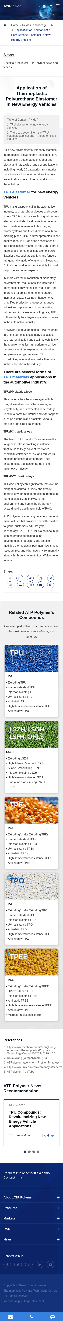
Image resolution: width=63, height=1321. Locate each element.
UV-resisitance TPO (20, 924)
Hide (33, 119)
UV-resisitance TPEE (21, 991)
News (25, 25)
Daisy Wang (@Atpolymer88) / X (27, 1058)
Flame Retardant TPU (21, 687)
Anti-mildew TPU (18, 710)
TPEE (10, 979)
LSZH (10, 751)
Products (10, 1208)
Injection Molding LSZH (22, 772)
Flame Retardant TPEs (22, 839)
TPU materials (16, 377)
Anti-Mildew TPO (18, 938)
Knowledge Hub (43, 25)
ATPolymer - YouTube (20, 1071)
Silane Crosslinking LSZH (24, 767)
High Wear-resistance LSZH (25, 777)
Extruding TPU (17, 682)
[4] (30, 584)
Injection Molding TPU (22, 692)
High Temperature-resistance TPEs (29, 858)
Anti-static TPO (17, 929)
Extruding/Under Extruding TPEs (28, 834)
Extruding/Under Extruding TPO (27, 910)
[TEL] (31, 1316)
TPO (9, 903)
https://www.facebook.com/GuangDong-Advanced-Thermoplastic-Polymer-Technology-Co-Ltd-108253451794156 (31, 1050)
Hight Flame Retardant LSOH (26, 763)
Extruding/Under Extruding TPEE (28, 986)
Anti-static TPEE (18, 1000)
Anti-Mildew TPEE (19, 1010)
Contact (10, 1177)
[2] (40, 578)
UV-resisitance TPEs (21, 848)
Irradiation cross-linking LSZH (26, 782)
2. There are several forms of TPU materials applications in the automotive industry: (31, 135)
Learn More (22, 1135)
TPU (9, 675)
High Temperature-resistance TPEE (30, 1005)
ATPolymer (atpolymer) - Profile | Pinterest (33, 1062)
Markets (9, 1218)
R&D (7, 1229)
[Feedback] (52, 1316)
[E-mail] (10, 1316)
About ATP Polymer (18, 1197)
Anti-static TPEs (18, 853)
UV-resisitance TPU (20, 696)
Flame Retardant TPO (21, 915)
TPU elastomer (17, 192)
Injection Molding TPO (22, 919)
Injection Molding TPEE (22, 995)
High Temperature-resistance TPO (29, 934)
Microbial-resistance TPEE (24, 1014)
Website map (12, 1301)
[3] (10, 584)
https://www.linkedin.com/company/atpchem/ (34, 1067)
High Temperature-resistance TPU (29, 706)
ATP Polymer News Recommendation (22, 1088)
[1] (19, 578)
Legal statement (34, 1301)
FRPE (12, 786)
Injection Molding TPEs (22, 843)
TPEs (9, 827)
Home (15, 25)
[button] (25, 1152)
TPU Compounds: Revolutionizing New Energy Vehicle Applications (27, 1119)
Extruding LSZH (18, 758)
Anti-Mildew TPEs (19, 862)
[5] (50, 584)
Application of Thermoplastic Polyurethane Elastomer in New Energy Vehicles (31, 35)
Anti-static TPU (17, 701)
